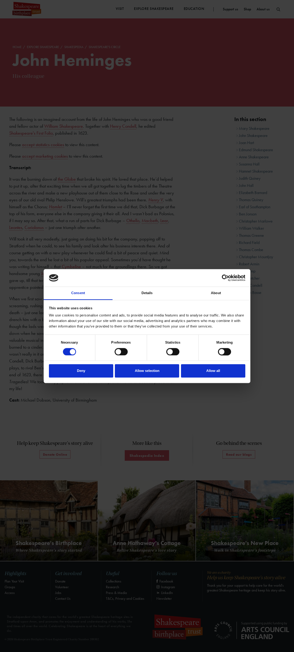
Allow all (213, 371)
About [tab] (216, 293)
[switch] (121, 351)
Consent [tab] (78, 293)
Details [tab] (147, 293)
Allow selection (147, 371)
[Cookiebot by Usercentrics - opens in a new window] (225, 277)
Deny (81, 371)
